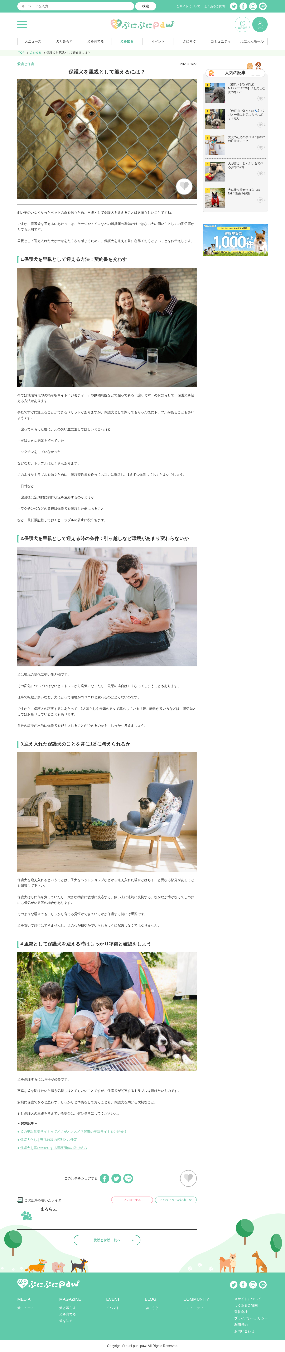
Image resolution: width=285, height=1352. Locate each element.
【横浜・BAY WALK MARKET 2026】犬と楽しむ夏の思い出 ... (246, 88)
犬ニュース (33, 41)
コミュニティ (221, 41)
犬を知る (127, 41)
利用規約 (241, 1325)
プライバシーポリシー (251, 1318)
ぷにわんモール (252, 41)
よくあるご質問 (214, 6)
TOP (21, 52)
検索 (145, 6)
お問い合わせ (244, 1331)
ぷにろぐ (189, 41)
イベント (158, 41)
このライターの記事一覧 (176, 1200)
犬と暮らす (64, 41)
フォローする (132, 1200)
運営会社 (241, 1312)
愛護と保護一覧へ (107, 1240)
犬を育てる (95, 41)
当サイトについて (188, 6)
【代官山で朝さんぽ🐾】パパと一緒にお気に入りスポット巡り (246, 114)
